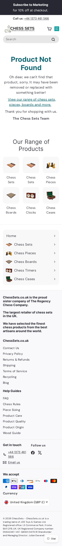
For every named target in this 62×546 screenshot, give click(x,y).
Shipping (9, 365)
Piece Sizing (11, 410)
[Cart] (49, 29)
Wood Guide (12, 433)
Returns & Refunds (16, 359)
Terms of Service (15, 371)
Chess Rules (12, 404)
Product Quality (14, 421)
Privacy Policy (13, 354)
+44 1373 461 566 (36, 18)
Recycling (9, 377)
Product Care (12, 416)
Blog (6, 383)
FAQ (5, 398)
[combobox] (31, 39)
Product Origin (13, 427)
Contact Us (11, 348)
